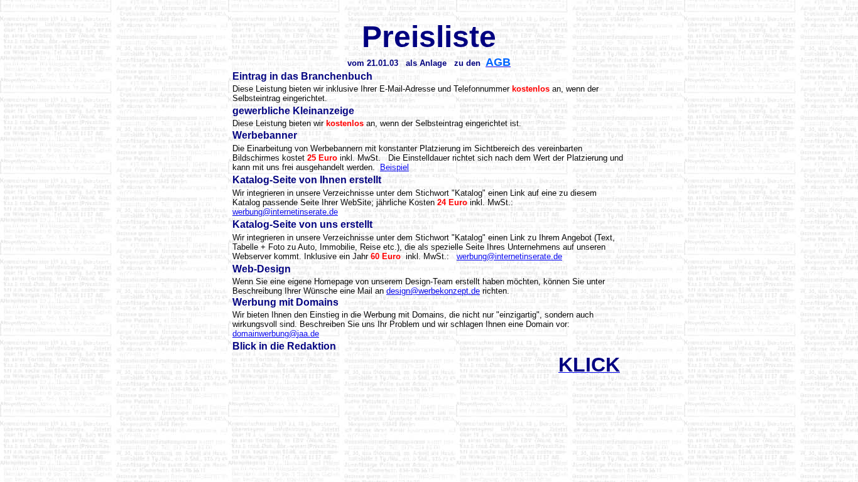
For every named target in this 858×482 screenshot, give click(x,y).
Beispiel (394, 167)
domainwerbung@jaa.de (275, 333)
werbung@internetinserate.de (285, 212)
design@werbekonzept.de (433, 291)
